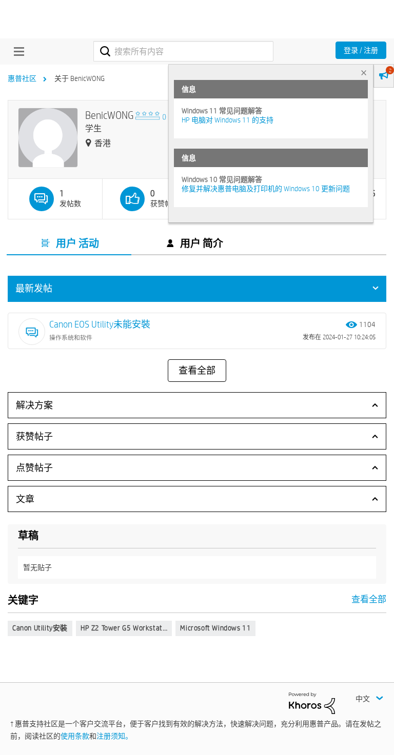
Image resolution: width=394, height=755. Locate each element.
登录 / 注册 (361, 50)
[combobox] (183, 51)
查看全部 (197, 370)
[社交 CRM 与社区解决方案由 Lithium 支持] (312, 702)
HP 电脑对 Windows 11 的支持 (227, 120)
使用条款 (75, 736)
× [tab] (364, 72)
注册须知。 (114, 736)
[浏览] (16, 51)
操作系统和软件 (70, 337)
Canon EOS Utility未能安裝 (99, 324)
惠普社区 (22, 78)
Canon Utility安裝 (40, 627)
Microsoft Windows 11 (215, 627)
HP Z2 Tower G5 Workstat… (124, 627)
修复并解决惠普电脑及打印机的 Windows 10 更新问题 (266, 188)
